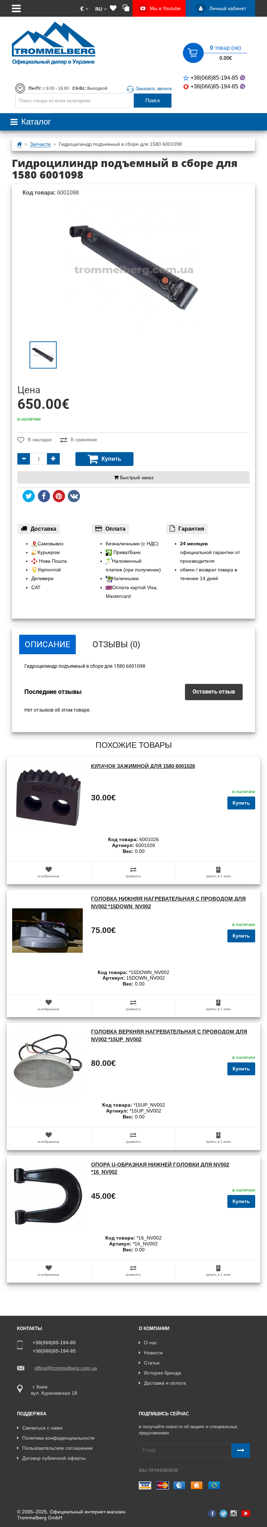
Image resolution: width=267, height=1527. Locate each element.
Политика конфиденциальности (58, 1438)
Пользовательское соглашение (57, 1448)
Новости (153, 1352)
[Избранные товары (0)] (113, 8)
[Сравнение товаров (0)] (126, 8)
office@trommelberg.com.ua (65, 1368)
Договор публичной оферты (54, 1458)
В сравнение (84, 439)
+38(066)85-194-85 (214, 86)
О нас (150, 1342)
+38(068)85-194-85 (214, 78)
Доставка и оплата (165, 1383)
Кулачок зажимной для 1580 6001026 (143, 766)
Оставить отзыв (214, 691)
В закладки (39, 439)
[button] (84, 8)
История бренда (162, 1373)
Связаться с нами (42, 1428)
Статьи (152, 1363)
